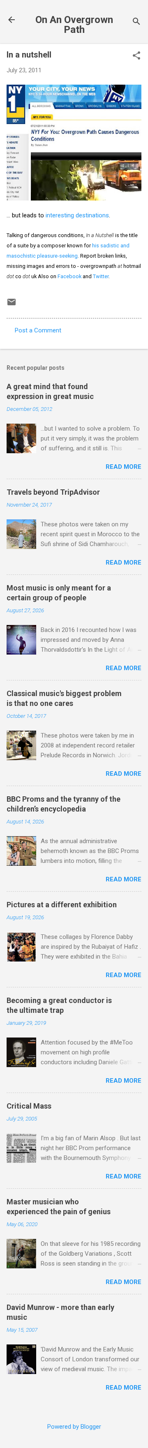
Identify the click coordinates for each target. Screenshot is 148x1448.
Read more (123, 466)
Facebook (69, 276)
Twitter (101, 276)
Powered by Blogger (74, 1426)
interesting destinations (77, 215)
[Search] (136, 22)
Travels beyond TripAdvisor (53, 492)
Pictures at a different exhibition (62, 904)
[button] (136, 56)
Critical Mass (29, 1106)
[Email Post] (11, 305)
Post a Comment (38, 330)
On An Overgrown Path (74, 24)
